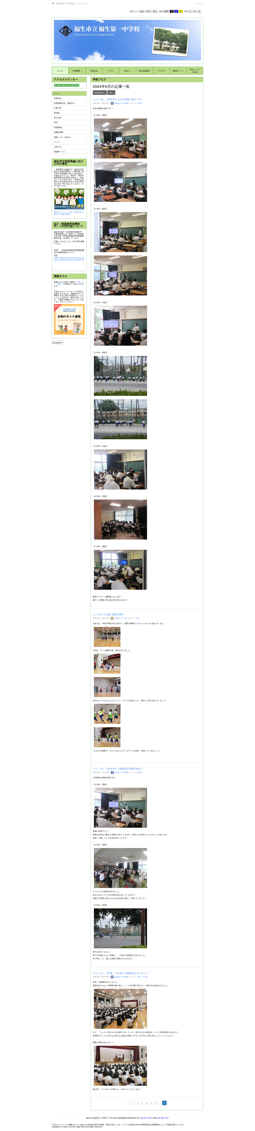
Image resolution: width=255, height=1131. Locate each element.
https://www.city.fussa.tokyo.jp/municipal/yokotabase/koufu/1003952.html (69, 258)
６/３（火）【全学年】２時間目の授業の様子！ (118, 768)
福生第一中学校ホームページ (72, 3)
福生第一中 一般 (120, 618)
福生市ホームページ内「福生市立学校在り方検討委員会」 (69, 213)
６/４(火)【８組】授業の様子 (108, 614)
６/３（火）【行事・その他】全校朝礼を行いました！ (122, 973)
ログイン (199, 3)
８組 (137, 618)
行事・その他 (142, 976)
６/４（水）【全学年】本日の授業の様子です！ (118, 99)
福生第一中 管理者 (121, 103)
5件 (110, 92)
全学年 (139, 103)
